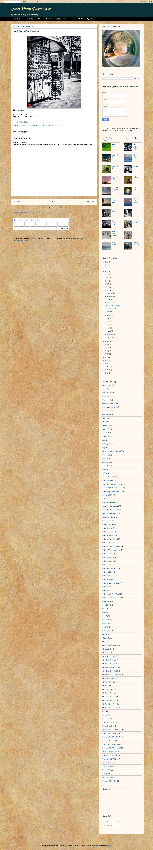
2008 (107, 367)
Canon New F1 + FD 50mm (110, 403)
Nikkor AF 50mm (107, 532)
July (108, 319)
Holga (104, 447)
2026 (107, 262)
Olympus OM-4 (136, 222)
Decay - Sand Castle (114, 234)
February (110, 334)
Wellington (105, 774)
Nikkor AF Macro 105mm (109, 535)
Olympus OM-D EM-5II (40, 125)
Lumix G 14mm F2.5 (108, 477)
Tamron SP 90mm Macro (109, 752)
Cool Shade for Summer (113, 305)
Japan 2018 (105, 466)
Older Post (91, 201)
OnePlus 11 (105, 715)
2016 (106, 341)
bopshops (95, 846)
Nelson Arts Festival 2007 (110, 502)
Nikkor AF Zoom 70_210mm (111, 550)
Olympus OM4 (106, 653)
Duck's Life (105, 429)
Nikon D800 (105, 605)
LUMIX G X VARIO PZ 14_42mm (112, 484)
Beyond (136, 210)
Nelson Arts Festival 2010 (110, 513)
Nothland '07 (106, 631)
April (108, 328)
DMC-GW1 (105, 422)
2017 (106, 290)
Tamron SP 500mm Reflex (110, 741)
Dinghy (104, 418)
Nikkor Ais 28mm (107, 565)
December (110, 293)
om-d (104, 711)
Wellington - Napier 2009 (110, 777)
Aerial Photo (106, 389)
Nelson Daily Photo (77, 19)
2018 (106, 287)
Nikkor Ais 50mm (107, 576)
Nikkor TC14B (106, 590)
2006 (107, 373)
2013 (106, 351)
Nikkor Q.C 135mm (108, 587)
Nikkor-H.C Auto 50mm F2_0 (111, 598)
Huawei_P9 (106, 455)
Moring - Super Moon (136, 201)
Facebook (49, 19)
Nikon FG (105, 616)
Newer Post (17, 201)
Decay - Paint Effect (114, 223)
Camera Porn (106, 396)
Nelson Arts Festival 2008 (110, 506)
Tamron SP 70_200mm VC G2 (111, 748)
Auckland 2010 (106, 392)
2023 (107, 271)
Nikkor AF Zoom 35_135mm (111, 546)
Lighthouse (105, 473)
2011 (106, 357)
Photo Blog (30, 19)
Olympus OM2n (107, 649)
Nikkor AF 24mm (107, 528)
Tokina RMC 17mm (107, 763)
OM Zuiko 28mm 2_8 (109, 689)
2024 (107, 268)
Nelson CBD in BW (26, 125)
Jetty (104, 469)
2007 (107, 370)
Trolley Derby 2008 (108, 766)
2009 (107, 364)
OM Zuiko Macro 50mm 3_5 (111, 708)
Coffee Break (106, 411)
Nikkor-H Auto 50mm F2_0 (111, 594)
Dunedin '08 (105, 433)
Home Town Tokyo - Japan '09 (111, 451)
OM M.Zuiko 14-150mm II (110, 656)
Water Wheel (106, 770)
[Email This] (18, 122)
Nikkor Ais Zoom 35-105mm (111, 583)
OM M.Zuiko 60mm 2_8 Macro (111, 675)
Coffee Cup (136, 178)
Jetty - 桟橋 (115, 156)
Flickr (40, 19)
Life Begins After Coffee (136, 147)
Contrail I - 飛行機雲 (115, 190)
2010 (106, 360)
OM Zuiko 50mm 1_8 (109, 700)
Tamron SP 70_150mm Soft (111, 744)
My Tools (90, 19)
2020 (107, 281)
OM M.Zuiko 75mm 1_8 (109, 678)
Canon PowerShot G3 (108, 407)
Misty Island (114, 243)
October (109, 300)
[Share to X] (23, 122)
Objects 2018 (106, 634)
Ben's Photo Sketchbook (31, 9)
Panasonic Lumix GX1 (108, 722)
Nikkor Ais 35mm (107, 572)
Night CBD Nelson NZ (108, 524)
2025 (107, 265)
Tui (134, 232)
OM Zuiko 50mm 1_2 (109, 697)
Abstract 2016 (106, 385)
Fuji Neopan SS (106, 444)
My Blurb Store (61, 19)
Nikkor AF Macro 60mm (109, 539)
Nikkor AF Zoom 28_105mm (111, 543)
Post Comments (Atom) (58, 208)
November (110, 296)
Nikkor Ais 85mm (107, 579)
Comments (108, 825)
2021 (106, 278)
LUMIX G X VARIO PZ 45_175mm (112, 488)
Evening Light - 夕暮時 (115, 201)
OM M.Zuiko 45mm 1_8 (109, 671)
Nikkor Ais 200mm (108, 561)
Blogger (108, 846)
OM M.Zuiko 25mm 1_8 (55, 125)
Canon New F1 (106, 400)
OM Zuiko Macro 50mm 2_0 (111, 704)
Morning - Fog (137, 156)
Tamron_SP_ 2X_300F (109, 755)
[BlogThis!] (21, 122)
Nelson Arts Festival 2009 (110, 510)
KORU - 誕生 (115, 167)
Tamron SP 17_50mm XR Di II (111, 730)
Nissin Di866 (106, 623)
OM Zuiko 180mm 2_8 (109, 686)
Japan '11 (105, 458)
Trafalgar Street (111, 308)
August (109, 315)
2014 (106, 348)
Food (103, 440)
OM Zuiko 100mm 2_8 (109, 682)
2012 (106, 354)
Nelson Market (106, 521)
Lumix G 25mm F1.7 (108, 480)
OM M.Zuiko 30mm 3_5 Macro (111, 667)
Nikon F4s (105, 609)
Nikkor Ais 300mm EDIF (109, 568)
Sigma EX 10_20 (107, 726)
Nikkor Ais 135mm (108, 557)
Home (54, 201)
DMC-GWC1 (105, 425)
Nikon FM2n (105, 620)
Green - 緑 (114, 145)
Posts (107, 822)
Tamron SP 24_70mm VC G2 (111, 737)
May (108, 325)
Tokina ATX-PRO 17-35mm (110, 759)
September (110, 303)
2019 (106, 284)
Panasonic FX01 (107, 719)
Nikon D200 (105, 601)
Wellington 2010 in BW (109, 781)
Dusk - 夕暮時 (115, 178)
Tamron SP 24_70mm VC (110, 733)
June (108, 322)
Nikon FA (105, 612)
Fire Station (106, 437)
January (109, 338)
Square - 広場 (114, 211)
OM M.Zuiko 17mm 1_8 (109, 660)
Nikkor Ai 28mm (107, 554)
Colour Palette (106, 414)
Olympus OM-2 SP (136, 243)
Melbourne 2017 (107, 495)
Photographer (18, 19)
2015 (106, 345)
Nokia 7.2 (105, 627)
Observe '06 (106, 638)
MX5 (103, 499)
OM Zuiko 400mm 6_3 (109, 693)
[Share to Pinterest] (27, 122)
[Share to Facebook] (25, 122)
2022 (107, 275)
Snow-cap (109, 311)
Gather (136, 166)
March (109, 331)
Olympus (105, 642)
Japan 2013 (105, 462)
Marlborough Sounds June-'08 (111, 491)
